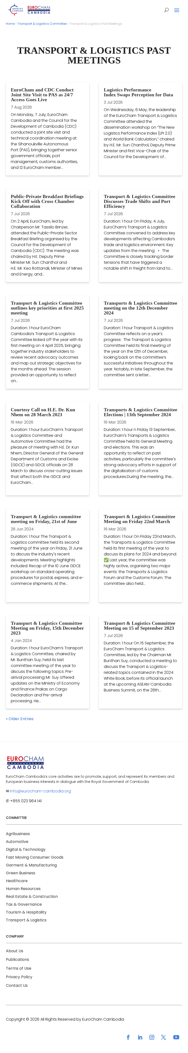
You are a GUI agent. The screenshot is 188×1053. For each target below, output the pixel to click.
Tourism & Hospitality (26, 912)
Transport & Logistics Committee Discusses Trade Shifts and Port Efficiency (139, 201)
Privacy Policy (19, 977)
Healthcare (17, 881)
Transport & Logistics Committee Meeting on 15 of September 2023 (139, 625)
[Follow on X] (163, 1037)
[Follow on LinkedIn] (140, 1037)
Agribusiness (18, 834)
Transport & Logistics (26, 920)
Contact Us (17, 985)
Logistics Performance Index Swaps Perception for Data (138, 92)
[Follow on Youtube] (176, 1037)
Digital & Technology (26, 849)
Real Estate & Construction (32, 896)
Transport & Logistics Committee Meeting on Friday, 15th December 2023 (47, 628)
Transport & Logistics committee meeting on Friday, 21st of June (46, 519)
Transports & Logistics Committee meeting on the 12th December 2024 (140, 307)
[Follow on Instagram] (152, 1037)
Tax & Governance (24, 904)
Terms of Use (18, 968)
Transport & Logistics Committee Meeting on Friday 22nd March (139, 519)
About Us (14, 951)
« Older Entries (20, 719)
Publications (17, 959)
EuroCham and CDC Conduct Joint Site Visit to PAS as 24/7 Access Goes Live (42, 94)
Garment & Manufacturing (31, 865)
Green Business (20, 873)
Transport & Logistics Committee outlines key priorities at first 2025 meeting (47, 307)
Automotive (17, 841)
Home (10, 24)
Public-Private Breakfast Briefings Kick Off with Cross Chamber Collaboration (47, 201)
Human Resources (23, 888)
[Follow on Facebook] (128, 1037)
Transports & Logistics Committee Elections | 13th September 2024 (140, 412)
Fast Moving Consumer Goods (34, 857)
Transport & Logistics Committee (42, 24)
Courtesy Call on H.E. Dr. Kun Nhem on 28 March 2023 (43, 412)
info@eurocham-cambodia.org (40, 791)
